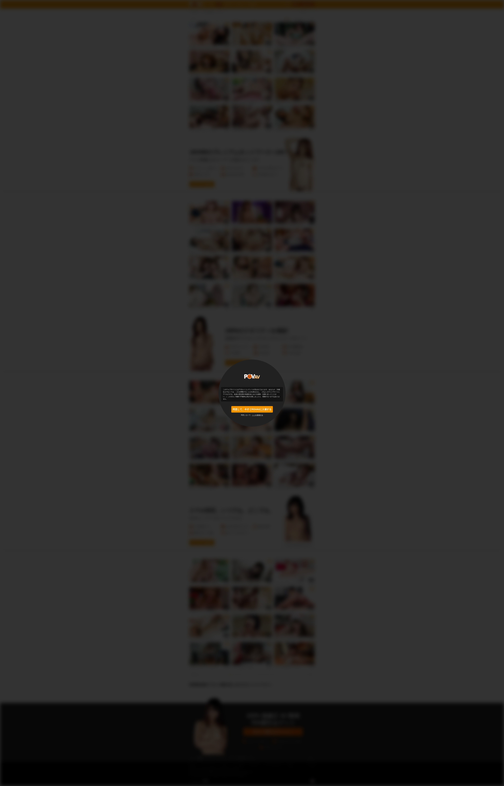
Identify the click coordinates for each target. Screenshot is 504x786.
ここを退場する (257, 415)
